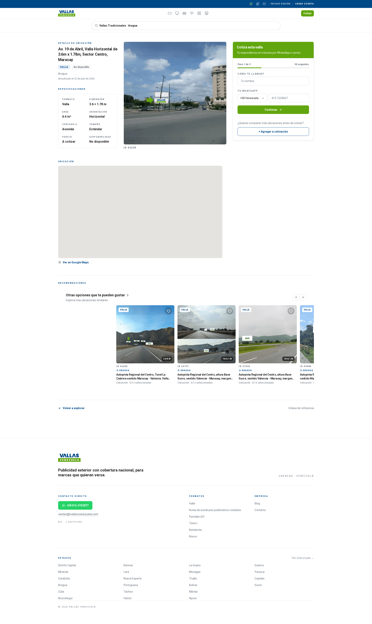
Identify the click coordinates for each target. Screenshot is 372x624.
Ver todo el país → (303, 557)
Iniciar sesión (280, 4)
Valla (192, 503)
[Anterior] (296, 297)
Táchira (128, 591)
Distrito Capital (67, 565)
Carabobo (64, 578)
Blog (257, 503)
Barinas (128, 565)
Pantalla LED (196, 516)
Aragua (62, 585)
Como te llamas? (251, 74)
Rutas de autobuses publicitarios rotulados (215, 510)
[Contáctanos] (264, 4)
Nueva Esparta (132, 578)
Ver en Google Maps (76, 262)
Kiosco (193, 536)
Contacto (260, 510)
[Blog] (258, 4)
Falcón (128, 598)
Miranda (63, 571)
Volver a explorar (74, 408)
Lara (126, 571)
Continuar (271, 109)
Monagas (195, 571)
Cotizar (307, 13)
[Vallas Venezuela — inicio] (66, 13)
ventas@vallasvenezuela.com (78, 514)
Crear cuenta (304, 4)
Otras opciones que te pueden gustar (95, 295)
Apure (193, 598)
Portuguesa (131, 585)
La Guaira (195, 565)
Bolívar (193, 585)
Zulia (61, 591)
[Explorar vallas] (251, 4)
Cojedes (259, 578)
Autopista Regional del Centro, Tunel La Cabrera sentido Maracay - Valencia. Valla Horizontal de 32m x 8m (142, 378)
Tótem (193, 523)
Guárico (259, 565)
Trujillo (193, 578)
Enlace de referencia (301, 408)
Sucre (258, 585)
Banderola (195, 529)
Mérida (193, 591)
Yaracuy (260, 571)
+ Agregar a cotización (273, 131)
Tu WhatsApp (248, 91)
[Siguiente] (303, 297)
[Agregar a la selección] (168, 311)
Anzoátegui (65, 598)
